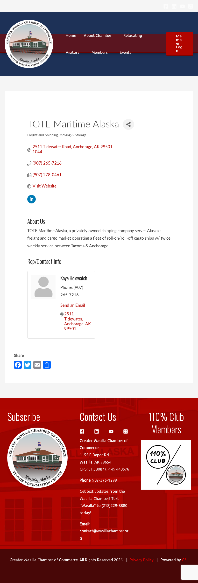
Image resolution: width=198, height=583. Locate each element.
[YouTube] (182, 6)
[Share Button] (128, 124)
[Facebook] (166, 6)
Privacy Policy (142, 560)
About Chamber (97, 35)
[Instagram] (190, 6)
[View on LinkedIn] (31, 202)
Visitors (72, 52)
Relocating (132, 35)
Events (125, 52)
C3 (184, 560)
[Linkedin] (174, 6)
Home (71, 35)
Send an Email (72, 305)
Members (100, 52)
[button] (179, 44)
